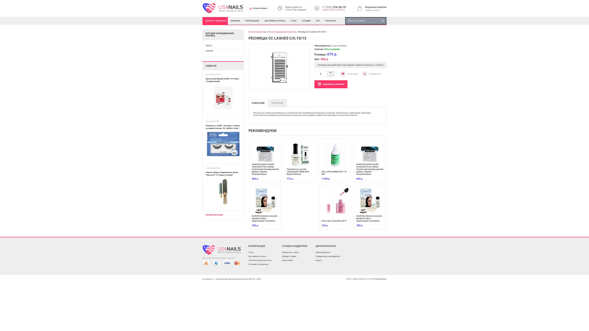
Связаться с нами (290, 252)
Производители (323, 252)
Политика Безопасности (259, 260)
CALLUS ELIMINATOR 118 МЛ (299, 172)
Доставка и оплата (275, 21)
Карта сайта (287, 260)
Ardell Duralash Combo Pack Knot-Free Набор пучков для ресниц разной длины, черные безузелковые (334, 169)
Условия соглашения (258, 264)
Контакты (330, 21)
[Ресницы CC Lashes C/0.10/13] (279, 67)
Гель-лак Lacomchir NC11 (299, 221)
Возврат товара (289, 256)
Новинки (235, 21)
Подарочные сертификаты (328, 256)
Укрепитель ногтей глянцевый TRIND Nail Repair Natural (263, 171)
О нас (294, 21)
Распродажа (252, 21)
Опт (318, 21)
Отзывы (306, 21)
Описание (258, 103)
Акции (319, 260)
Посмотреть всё (214, 215)
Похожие (278, 103)
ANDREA (209, 51)
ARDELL (209, 45)
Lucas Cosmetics (339, 46)
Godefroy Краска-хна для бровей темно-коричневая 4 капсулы (334, 218)
